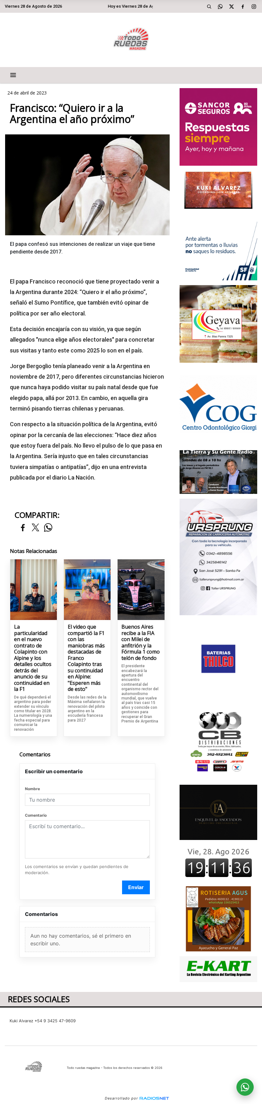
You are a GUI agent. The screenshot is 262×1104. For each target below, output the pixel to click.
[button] (209, 6)
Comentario (36, 815)
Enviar (136, 887)
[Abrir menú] (13, 75)
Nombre (32, 788)
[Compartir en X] (35, 528)
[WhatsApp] (220, 6)
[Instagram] (254, 6)
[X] (231, 6)
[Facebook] (242, 6)
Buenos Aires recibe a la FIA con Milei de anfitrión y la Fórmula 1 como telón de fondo (140, 642)
